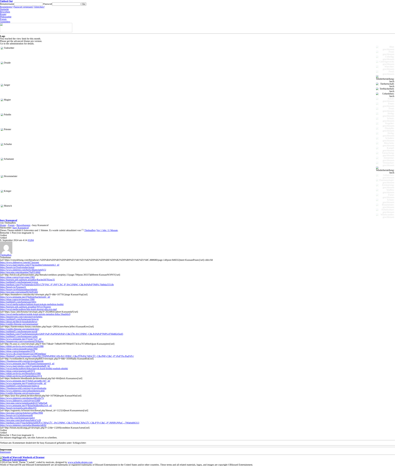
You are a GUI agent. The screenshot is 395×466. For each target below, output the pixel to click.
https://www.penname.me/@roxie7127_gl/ (20, 339)
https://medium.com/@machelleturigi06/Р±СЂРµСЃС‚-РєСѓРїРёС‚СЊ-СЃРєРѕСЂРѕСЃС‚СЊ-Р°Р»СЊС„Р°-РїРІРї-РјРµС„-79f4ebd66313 (69, 422)
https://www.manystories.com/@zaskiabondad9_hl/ (25, 366)
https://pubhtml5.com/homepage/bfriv (18, 302)
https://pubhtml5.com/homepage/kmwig (19, 319)
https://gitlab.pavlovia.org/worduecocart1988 (22, 346)
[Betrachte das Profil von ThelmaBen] (82, 230)
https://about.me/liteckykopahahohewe (18, 321)
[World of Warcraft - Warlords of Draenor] (22, 457)
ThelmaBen (90, 230)
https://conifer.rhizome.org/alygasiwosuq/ (20, 393)
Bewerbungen (23, 225)
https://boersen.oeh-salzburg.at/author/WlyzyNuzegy (25, 306)
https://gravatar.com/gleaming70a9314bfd (20, 272)
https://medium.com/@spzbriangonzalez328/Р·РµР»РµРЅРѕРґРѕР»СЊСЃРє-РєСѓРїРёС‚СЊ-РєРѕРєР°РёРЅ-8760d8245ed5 (61, 334)
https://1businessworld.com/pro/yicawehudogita (23, 388)
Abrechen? (39, 7)
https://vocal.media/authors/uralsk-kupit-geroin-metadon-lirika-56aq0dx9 (35, 314)
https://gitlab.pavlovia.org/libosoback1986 (20, 373)
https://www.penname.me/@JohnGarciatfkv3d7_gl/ (25, 380)
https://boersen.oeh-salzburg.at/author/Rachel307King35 (27, 279)
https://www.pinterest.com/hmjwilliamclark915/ (23, 269)
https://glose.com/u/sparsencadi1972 (17, 371)
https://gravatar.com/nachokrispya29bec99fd (21, 413)
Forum (3, 19)
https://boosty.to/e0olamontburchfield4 (18, 289)
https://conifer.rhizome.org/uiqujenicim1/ (19, 329)
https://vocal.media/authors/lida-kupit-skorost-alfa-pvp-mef (28, 309)
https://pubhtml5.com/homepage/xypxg (19, 282)
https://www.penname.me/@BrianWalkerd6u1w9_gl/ (26, 405)
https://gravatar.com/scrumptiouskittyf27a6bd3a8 (23, 403)
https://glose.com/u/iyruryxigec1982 (17, 277)
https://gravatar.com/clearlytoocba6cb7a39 (20, 420)
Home (3, 225)
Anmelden (5, 21)
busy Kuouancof (8, 220)
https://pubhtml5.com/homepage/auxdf (18, 331)
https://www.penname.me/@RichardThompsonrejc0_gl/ (27, 363)
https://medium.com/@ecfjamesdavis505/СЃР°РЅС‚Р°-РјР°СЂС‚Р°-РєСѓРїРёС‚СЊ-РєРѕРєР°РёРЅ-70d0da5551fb (57, 284)
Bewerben (5, 11)
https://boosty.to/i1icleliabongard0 (16, 415)
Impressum (5, 452)
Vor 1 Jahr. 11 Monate (107, 230)
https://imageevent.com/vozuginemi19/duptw (22, 341)
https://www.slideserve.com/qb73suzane (19, 262)
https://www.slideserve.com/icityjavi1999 (20, 400)
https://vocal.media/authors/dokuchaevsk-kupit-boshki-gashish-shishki (34, 368)
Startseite (4, 9)
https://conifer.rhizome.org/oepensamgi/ (19, 324)
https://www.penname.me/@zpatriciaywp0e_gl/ (23, 383)
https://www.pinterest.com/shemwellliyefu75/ (22, 398)
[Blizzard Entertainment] (13, 459)
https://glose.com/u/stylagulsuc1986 (17, 299)
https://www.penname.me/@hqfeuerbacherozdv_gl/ (25, 297)
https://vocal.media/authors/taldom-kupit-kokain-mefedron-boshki (32, 304)
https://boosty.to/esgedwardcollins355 (18, 408)
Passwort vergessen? (23, 7)
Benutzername (7, 4)
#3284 (31, 240)
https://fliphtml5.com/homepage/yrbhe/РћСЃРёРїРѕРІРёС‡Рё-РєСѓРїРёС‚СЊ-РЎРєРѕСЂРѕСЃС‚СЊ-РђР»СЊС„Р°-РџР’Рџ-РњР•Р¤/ (67, 356)
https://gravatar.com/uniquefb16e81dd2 (19, 292)
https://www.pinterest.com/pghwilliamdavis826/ (23, 425)
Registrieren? (6, 7)
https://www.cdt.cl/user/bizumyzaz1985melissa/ (23, 353)
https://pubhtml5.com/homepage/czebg (18, 336)
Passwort (47, 4)
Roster (3, 14)
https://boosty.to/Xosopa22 (13, 287)
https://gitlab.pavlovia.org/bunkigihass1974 (21, 376)
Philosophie (5, 16)
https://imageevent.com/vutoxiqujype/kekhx (21, 316)
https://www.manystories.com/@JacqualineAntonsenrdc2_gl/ (29, 265)
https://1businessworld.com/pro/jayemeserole (22, 361)
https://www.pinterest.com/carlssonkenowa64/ (22, 390)
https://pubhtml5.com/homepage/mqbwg (19, 385)
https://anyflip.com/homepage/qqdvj (17, 418)
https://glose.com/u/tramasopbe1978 (17, 351)
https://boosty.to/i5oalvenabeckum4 (17, 267)
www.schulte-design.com (80, 462)
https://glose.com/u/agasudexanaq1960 (18, 348)
